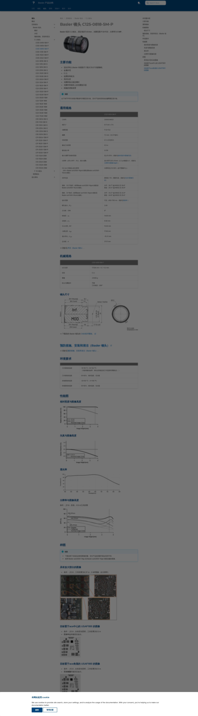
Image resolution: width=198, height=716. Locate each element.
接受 (37, 710)
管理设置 (50, 710)
